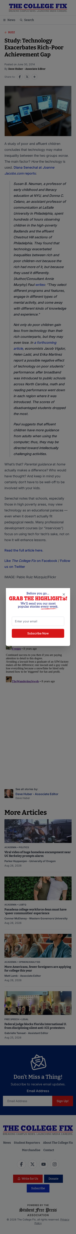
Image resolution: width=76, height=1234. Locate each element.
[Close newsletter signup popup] (64, 594)
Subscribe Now (38, 633)
